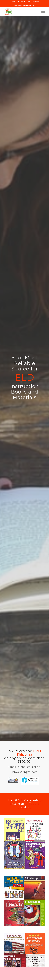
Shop (13, 2)
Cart (29, 2)
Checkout (36, 2)
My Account (21, 2)
